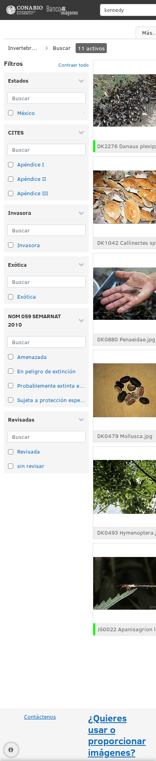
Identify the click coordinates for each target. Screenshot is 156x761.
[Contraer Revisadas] (81, 419)
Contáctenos (40, 716)
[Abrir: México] (84, 113)
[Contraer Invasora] (81, 212)
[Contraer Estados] (81, 80)
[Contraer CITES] (81, 132)
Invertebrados (24, 48)
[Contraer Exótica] (81, 264)
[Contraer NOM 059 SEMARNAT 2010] (81, 320)
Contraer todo (73, 64)
